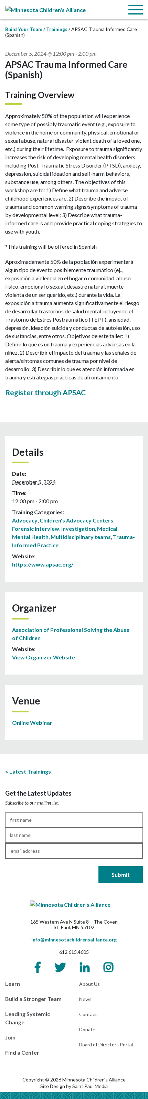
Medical (107, 528)
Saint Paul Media (90, 1086)
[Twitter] (60, 967)
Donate (87, 1029)
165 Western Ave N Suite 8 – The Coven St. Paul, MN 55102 (74, 924)
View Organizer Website (43, 657)
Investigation (78, 528)
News (85, 999)
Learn (12, 983)
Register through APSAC (45, 392)
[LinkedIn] (84, 967)
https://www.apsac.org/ (42, 564)
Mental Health (30, 537)
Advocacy (25, 520)
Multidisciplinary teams (81, 537)
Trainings (56, 29)
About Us (89, 984)
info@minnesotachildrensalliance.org (74, 939)
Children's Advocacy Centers (76, 520)
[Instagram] (108, 967)
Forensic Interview (35, 528)
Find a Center (22, 1052)
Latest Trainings (30, 771)
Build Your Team (23, 29)
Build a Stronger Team (33, 998)
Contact (88, 1014)
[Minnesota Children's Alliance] (45, 9)
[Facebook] (38, 967)
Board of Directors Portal (106, 1044)
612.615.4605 (74, 952)
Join (10, 1037)
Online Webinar (32, 722)
